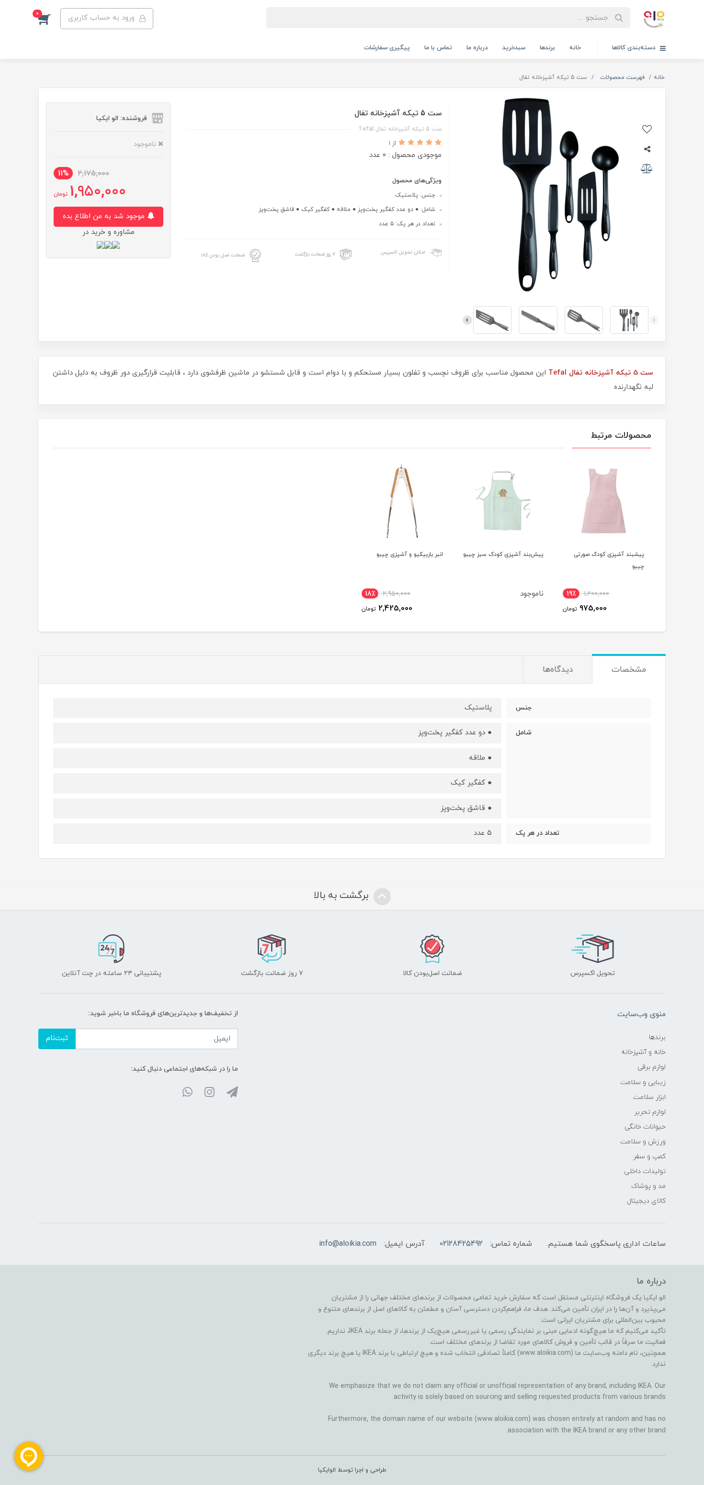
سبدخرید (513, 48)
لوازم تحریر (650, 1112)
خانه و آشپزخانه (643, 1052)
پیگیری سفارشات (387, 48)
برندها (547, 48)
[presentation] (654, 320)
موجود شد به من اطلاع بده (105, 216)
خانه (575, 48)
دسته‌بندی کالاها (635, 48)
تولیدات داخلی (645, 1171)
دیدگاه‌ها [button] (558, 670)
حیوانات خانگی (645, 1126)
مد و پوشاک (648, 1186)
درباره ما (477, 48)
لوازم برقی (651, 1067)
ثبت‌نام (57, 1038)
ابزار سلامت (649, 1097)
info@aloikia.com (347, 1244)
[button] (49, 18)
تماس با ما (438, 48)
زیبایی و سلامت (643, 1082)
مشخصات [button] (629, 670)
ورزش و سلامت (643, 1141)
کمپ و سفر (649, 1156)
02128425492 (461, 1244)
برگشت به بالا (342, 895)
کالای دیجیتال (646, 1201)
